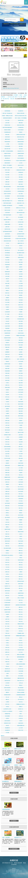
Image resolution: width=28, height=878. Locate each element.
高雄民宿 (3, 2)
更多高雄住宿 (14, 792)
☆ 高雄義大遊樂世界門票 (14, 25)
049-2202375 (12, 872)
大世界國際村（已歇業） (18, 95)
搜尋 (22, 19)
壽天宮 (16, 97)
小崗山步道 (12, 98)
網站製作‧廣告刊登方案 (17, 870)
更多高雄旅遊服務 (14, 848)
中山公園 (20, 97)
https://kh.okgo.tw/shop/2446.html (11, 88)
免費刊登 (9, 870)
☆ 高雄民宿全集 (6, 23)
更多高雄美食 (14, 820)
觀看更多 (2, 735)
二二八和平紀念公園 (10, 97)
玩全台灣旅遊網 (13, 869)
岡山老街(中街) (6, 98)
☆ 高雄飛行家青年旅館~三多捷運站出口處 (17, 23)
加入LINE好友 (19, 872)
